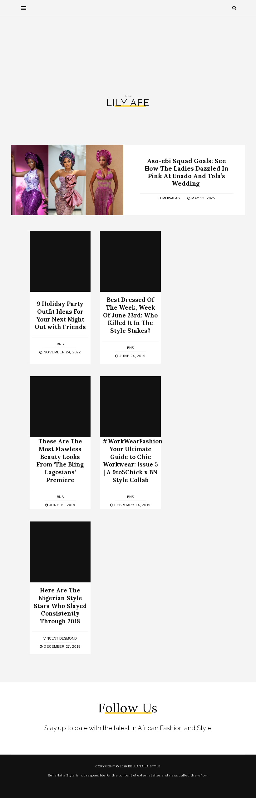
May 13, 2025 (202, 198)
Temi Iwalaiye (170, 198)
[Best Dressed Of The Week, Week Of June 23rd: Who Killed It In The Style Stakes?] (130, 261)
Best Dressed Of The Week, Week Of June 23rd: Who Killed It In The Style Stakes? (130, 315)
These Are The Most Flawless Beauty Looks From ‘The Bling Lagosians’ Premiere (60, 460)
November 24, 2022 (61, 352)
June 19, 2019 (61, 505)
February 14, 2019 (131, 505)
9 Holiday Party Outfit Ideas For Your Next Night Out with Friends (60, 315)
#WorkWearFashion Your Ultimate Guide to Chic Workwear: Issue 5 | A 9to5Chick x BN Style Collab (132, 460)
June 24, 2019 (131, 356)
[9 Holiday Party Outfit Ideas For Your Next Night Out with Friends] (60, 261)
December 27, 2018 (62, 646)
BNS (60, 344)
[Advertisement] (128, 50)
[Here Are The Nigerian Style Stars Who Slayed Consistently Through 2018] (60, 551)
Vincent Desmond (60, 638)
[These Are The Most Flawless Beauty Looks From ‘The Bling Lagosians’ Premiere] (60, 406)
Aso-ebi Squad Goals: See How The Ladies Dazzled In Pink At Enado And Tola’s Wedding (187, 172)
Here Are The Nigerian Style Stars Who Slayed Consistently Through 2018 (60, 606)
